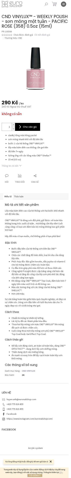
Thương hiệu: (13, 38)
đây (61, 472)
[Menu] (63, 4)
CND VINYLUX (28, 371)
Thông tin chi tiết (10, 166)
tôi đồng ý (34, 475)
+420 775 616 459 (15, 404)
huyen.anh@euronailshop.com (21, 399)
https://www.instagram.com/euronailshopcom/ (30, 419)
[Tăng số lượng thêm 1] (13, 125)
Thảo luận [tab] (18, 196)
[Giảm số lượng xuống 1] (13, 129)
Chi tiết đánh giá (42, 35)
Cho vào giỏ (30, 127)
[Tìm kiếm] (46, 4)
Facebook (12, 414)
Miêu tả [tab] (8, 196)
